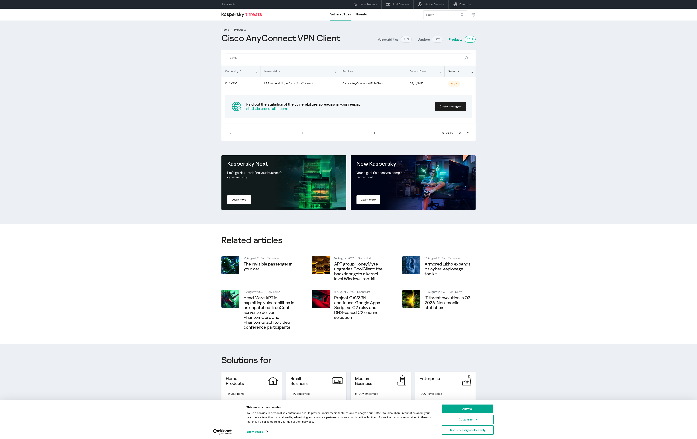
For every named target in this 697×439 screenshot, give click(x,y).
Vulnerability (272, 71)
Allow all (467, 408)
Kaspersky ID (233, 71)
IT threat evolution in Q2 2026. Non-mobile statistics (447, 302)
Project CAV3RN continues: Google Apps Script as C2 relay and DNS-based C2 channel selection (357, 307)
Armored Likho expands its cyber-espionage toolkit (447, 269)
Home (225, 29)
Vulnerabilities (340, 14)
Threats (361, 14)
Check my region (451, 106)
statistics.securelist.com (266, 109)
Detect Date (418, 71)
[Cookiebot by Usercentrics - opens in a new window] (222, 432)
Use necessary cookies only (467, 430)
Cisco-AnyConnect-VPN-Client (363, 83)
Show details (254, 431)
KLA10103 (231, 83)
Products (240, 29)
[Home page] (243, 14)
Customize (465, 419)
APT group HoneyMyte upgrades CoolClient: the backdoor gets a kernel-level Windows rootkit (358, 271)
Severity (453, 71)
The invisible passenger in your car (268, 266)
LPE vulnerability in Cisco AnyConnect (288, 83)
